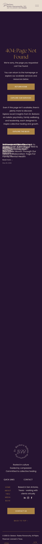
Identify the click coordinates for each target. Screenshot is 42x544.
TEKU (8, 494)
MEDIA (8, 497)
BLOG (7, 501)
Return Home (21, 86)
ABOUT (8, 490)
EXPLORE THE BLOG (21, 131)
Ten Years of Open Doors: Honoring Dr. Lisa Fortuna (16, 146)
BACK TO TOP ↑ (21, 521)
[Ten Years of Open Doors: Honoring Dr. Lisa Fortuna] (20, 140)
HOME (7, 487)
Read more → (7, 160)
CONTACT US (21, 511)
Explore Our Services (21, 98)
